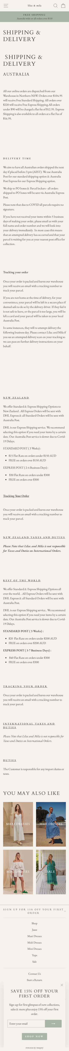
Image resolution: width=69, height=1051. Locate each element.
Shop (34, 923)
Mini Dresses (34, 949)
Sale (34, 961)
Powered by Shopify (34, 1047)
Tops (34, 955)
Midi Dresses (34, 942)
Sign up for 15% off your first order (33, 911)
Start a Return (34, 980)
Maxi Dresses (34, 936)
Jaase (34, 930)
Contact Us (34, 974)
